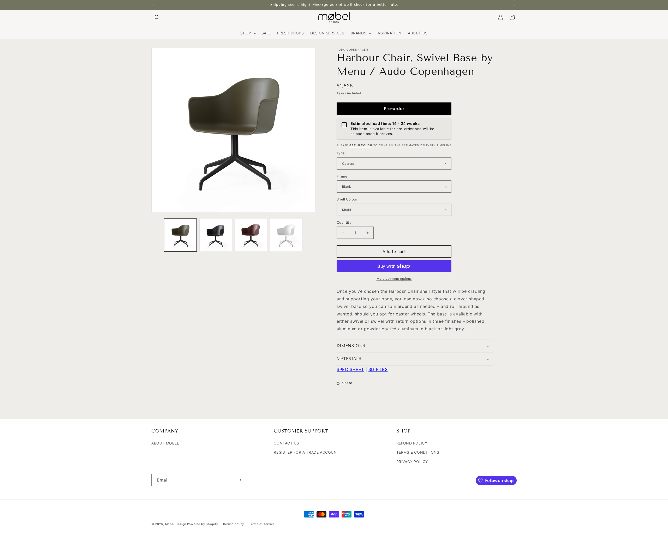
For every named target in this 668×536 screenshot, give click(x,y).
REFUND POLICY (411, 443)
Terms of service (262, 524)
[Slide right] (310, 235)
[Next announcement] (515, 5)
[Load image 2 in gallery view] (215, 235)
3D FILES (378, 369)
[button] (157, 17)
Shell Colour (347, 199)
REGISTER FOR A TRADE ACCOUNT (306, 452)
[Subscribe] (239, 480)
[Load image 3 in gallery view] (251, 235)
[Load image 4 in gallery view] (286, 235)
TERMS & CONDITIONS (417, 452)
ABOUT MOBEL (165, 443)
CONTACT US (286, 443)
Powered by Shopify (202, 524)
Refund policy (233, 524)
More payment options (394, 279)
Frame (342, 176)
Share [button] (347, 383)
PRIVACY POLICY (412, 461)
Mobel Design (175, 524)
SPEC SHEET (350, 369)
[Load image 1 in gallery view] (180, 235)
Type (341, 153)
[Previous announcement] (153, 5)
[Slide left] (157, 235)
